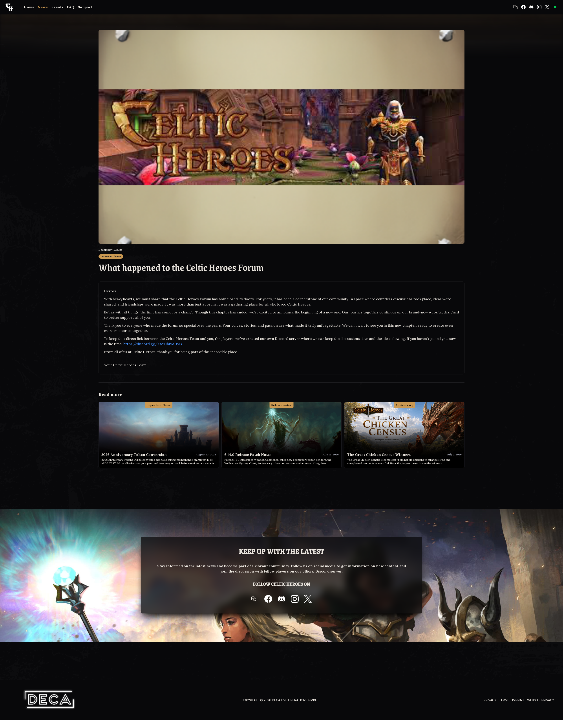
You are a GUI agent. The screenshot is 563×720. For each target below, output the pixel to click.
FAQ (70, 7)
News (43, 7)
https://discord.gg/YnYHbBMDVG (152, 344)
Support (85, 7)
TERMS (504, 700)
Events (57, 7)
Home (29, 7)
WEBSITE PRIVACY (540, 700)
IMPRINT (518, 700)
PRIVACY (490, 700)
